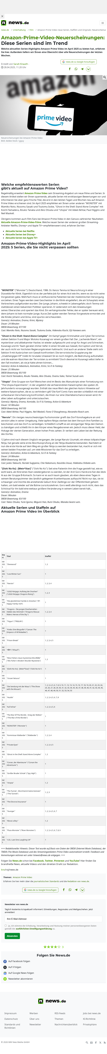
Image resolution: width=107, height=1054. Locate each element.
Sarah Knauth (21, 63)
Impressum (10, 1013)
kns (3, 869)
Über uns (34, 1018)
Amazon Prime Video (22, 877)
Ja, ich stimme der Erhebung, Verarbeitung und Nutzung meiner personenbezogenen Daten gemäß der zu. (50, 927)
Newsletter (35, 1024)
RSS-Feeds (60, 1013)
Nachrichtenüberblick (66, 1024)
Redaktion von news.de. (78, 881)
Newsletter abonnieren (20, 978)
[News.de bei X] (100, 1042)
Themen (59, 1018)
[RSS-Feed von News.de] (105, 1042)
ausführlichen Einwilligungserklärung (34, 928)
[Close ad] (2, 16)
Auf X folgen (14, 967)
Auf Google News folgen (21, 972)
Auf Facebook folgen (19, 961)
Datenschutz (11, 1018)
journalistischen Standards (46, 881)
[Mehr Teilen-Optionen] (88, 69)
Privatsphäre (90, 1024)
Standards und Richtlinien (12, 1026)
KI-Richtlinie (89, 1018)
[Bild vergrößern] (105, 77)
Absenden (12, 936)
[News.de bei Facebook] (96, 1042)
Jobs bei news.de (92, 1013)
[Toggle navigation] (102, 23)
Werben (34, 1013)
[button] (79, 61)
